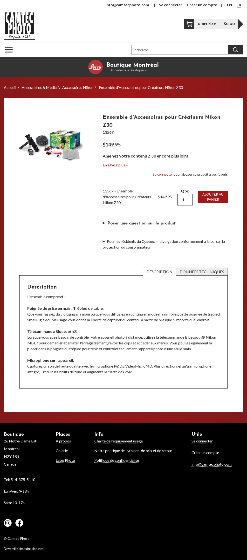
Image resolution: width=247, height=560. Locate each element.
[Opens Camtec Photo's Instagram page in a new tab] (8, 523)
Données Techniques (202, 271)
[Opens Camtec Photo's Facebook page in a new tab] (19, 523)
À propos (63, 441)
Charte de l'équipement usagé (118, 441)
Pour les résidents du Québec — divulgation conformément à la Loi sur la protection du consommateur (164, 244)
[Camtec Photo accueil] (19, 25)
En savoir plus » (115, 165)
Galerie (62, 450)
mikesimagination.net (28, 549)
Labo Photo (65, 460)
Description (159, 271)
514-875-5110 (23, 479)
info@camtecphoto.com (127, 4)
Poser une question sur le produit (141, 223)
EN (229, 4)
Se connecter (170, 4)
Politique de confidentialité (116, 460)
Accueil (10, 87)
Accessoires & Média (39, 87)
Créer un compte (202, 4)
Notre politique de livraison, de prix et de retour (133, 450)
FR (239, 4)
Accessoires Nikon (77, 87)
